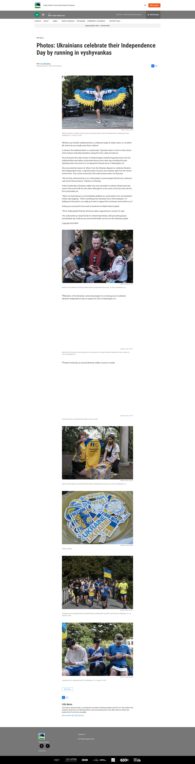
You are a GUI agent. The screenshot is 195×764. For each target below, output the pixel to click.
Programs (81, 21)
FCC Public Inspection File (86, 739)
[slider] (46, 15)
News (55, 21)
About (46, 21)
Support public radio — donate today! (97, 25)
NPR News (40, 38)
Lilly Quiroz (47, 64)
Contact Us (81, 734)
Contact (38, 21)
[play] (37, 15)
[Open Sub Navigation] (50, 21)
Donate (155, 5)
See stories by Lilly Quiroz (73, 715)
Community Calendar (96, 21)
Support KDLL (114, 21)
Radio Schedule (68, 21)
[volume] (43, 14)
